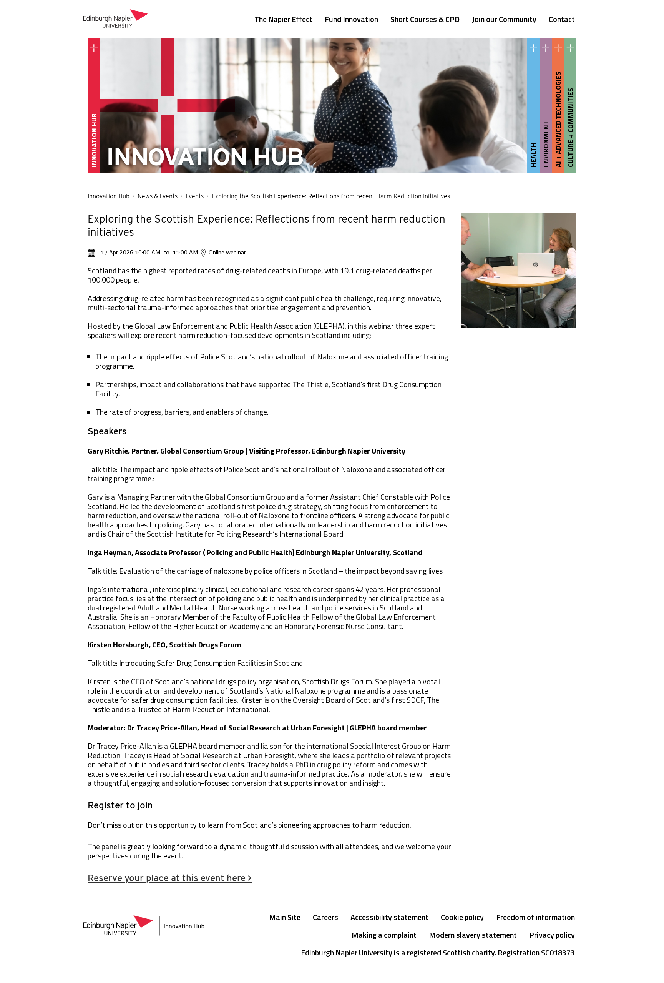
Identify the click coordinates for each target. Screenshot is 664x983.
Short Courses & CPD (425, 19)
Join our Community (504, 19)
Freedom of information (535, 917)
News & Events (158, 196)
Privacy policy (552, 935)
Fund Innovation (351, 19)
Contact (562, 19)
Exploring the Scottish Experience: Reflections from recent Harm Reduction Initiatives (331, 196)
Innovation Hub (108, 196)
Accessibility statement (389, 917)
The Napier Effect (283, 19)
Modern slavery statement (473, 935)
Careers (325, 917)
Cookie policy (462, 917)
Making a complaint (384, 935)
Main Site (284, 917)
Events (195, 196)
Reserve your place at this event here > (170, 877)
